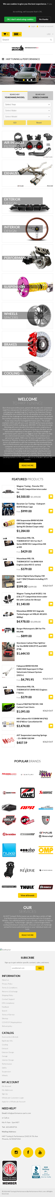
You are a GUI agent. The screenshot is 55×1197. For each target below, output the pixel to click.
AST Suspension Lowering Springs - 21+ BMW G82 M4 (32, 736)
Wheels (5, 1075)
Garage (5, 1056)
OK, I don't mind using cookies (20, 19)
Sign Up (5, 1094)
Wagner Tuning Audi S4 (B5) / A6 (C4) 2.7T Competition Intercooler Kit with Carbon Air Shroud (32, 596)
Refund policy (7, 1026)
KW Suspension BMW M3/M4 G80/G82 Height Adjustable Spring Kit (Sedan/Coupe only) (30, 523)
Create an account (46, 26)
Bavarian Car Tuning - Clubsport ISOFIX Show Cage (31, 505)
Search (4, 1011)
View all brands (27, 895)
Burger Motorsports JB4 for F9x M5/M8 (31, 630)
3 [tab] (31, 86)
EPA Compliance (8, 1003)
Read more (28, 465)
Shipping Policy (7, 995)
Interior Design (8, 1060)
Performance (7, 1064)
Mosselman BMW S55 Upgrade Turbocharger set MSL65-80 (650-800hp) (32, 614)
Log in (33, 26)
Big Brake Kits (7, 1041)
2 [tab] (27, 86)
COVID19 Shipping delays (12, 1022)
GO (39, 968)
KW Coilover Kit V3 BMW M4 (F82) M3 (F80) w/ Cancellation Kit (32, 720)
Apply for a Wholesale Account (13, 1101)
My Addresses (7, 1090)
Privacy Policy (7, 984)
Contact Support (8, 999)
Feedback (5, 1007)
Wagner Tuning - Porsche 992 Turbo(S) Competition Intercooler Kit (32, 489)
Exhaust (5, 1048)
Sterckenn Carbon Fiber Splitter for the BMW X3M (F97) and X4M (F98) (32, 646)
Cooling (5, 1044)
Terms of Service (8, 1014)
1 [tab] (23, 86)
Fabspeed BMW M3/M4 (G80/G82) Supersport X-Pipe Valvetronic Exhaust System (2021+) (30, 670)
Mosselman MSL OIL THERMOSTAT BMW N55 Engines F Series (32, 689)
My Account (6, 1086)
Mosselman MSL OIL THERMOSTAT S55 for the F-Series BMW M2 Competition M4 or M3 (31, 542)
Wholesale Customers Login (13, 1098)
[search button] (51, 40)
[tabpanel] (27, 74)
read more (28, 935)
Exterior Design (8, 1052)
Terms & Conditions (9, 988)
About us (5, 980)
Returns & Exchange (10, 991)
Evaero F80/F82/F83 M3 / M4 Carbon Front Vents (30, 705)
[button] (17, 34)
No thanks (43, 19)
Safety (4, 1068)
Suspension (6, 1071)
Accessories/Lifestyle (10, 1037)
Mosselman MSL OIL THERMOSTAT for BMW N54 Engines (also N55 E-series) (30, 561)
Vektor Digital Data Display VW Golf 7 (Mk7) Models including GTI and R (32, 579)
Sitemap (5, 1018)
